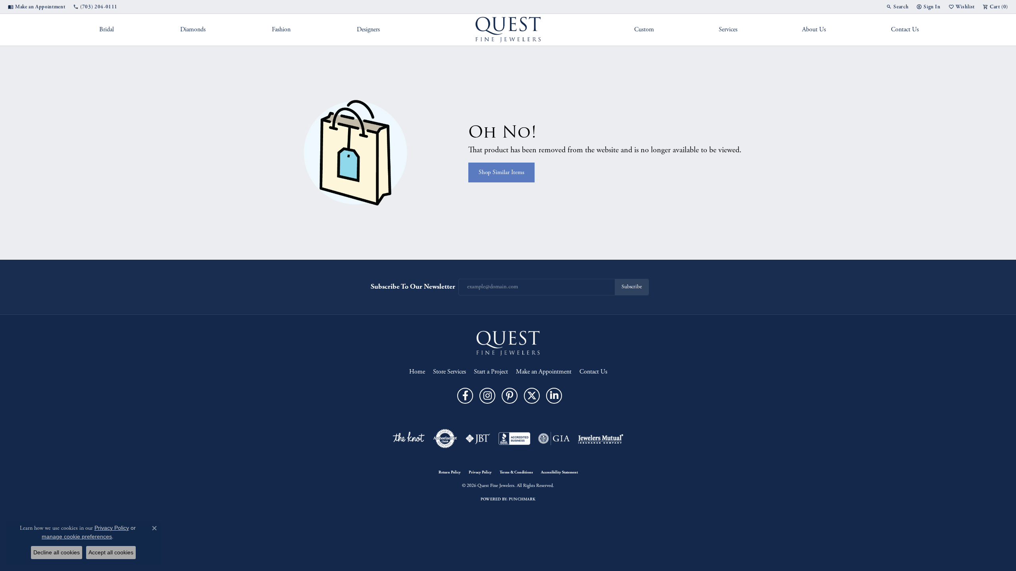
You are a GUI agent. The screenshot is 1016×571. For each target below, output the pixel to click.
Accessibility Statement (559, 472)
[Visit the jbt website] (478, 438)
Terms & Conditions (516, 472)
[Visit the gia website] (554, 438)
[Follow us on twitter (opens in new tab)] (532, 396)
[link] (36, 6)
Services (728, 29)
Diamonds (193, 29)
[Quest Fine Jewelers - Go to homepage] (508, 343)
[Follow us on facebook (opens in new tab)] (465, 396)
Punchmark (522, 499)
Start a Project (491, 372)
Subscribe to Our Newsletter (413, 286)
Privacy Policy (480, 472)
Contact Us (905, 29)
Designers (368, 29)
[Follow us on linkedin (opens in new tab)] (554, 396)
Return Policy (450, 472)
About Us (814, 29)
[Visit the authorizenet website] (445, 438)
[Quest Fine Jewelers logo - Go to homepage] (508, 30)
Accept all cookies (111, 552)
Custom (644, 29)
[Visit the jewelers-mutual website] (600, 438)
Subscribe (632, 287)
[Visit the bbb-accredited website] (514, 438)
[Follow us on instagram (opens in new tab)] (487, 396)
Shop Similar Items (501, 172)
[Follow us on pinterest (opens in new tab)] (510, 396)
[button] (897, 6)
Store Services (449, 372)
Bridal (106, 29)
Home (417, 372)
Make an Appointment (544, 372)
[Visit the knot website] (408, 438)
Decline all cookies (56, 552)
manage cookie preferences (77, 536)
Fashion (281, 29)
